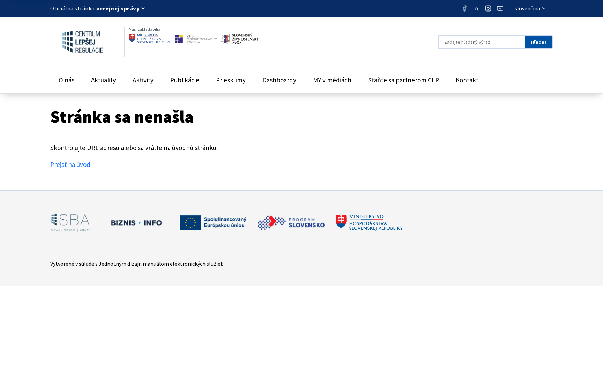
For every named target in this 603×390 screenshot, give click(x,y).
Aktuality (103, 80)
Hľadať (538, 42)
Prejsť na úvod (70, 164)
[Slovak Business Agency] (70, 223)
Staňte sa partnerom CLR (403, 80)
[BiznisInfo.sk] (134, 223)
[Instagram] (488, 8)
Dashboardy (279, 80)
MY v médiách (332, 80)
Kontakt (467, 80)
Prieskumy (231, 80)
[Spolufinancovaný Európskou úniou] (212, 223)
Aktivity (143, 80)
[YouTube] (500, 8)
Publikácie (184, 80)
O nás (66, 80)
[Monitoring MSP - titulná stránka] (76, 41)
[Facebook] (464, 8)
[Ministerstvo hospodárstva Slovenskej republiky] (150, 38)
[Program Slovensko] (291, 223)
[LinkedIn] (476, 8)
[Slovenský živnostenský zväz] (240, 38)
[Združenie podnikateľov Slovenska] (196, 38)
